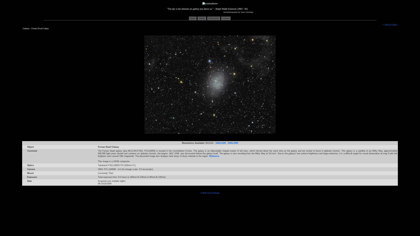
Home (192, 18)
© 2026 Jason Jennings (210, 193)
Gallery (202, 18)
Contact (225, 18)
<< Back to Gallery (389, 25)
